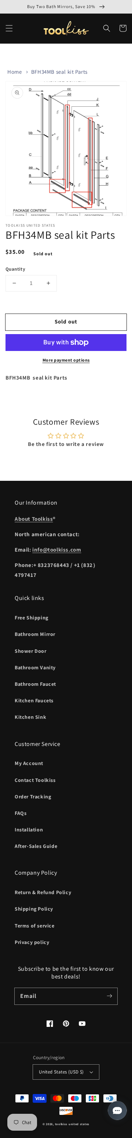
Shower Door (31, 651)
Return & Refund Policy (43, 892)
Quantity (15, 269)
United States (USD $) (61, 1072)
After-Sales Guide (36, 846)
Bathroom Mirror (35, 634)
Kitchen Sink (30, 717)
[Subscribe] (109, 996)
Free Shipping (31, 617)
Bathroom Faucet (35, 684)
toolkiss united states (72, 1124)
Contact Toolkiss (35, 780)
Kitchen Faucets (34, 700)
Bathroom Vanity (35, 667)
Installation (29, 829)
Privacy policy (32, 942)
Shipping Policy (34, 908)
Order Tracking (33, 796)
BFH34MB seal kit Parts (59, 71)
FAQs (20, 813)
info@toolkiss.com (56, 549)
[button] (9, 28)
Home (14, 71)
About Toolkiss (34, 518)
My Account (29, 763)
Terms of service (35, 925)
